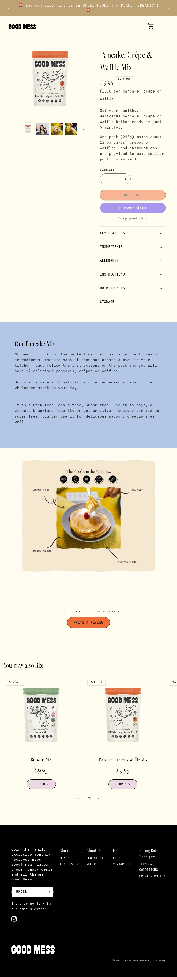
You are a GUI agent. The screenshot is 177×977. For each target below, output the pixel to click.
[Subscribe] (48, 892)
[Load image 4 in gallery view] (71, 129)
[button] (165, 27)
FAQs (116, 858)
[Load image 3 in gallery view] (57, 129)
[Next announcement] (168, 8)
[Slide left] (16, 129)
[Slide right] (83, 129)
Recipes (93, 864)
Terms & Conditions (148, 867)
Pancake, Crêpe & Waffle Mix (123, 759)
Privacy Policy (152, 876)
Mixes (64, 858)
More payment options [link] (133, 218)
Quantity (107, 169)
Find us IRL (70, 864)
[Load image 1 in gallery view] (28, 129)
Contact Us (122, 864)
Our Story (95, 858)
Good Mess (131, 960)
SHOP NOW (41, 784)
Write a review (88, 622)
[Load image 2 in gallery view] (42, 129)
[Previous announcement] (8, 8)
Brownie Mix (41, 759)
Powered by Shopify (152, 960)
